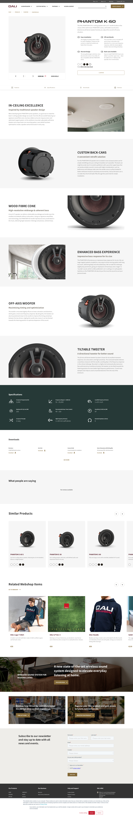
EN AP (10, 12)
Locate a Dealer (71, 792)
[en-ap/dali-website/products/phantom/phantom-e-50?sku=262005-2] (57, 564)
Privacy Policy (43, 804)
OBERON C (24, 792)
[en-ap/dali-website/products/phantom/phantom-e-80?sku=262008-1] (93, 564)
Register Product (71, 794)
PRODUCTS (17, 12)
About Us (40, 792)
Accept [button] (91, 813)
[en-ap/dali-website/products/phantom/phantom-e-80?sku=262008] (90, 564)
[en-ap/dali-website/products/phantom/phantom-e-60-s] (27, 537)
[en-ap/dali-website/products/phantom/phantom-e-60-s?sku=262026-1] (14, 564)
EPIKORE (11, 794)
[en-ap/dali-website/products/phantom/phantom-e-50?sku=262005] (51, 564)
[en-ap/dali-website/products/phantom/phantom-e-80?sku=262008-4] (102, 564)
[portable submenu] (59, 6)
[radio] (78, 64)
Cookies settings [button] (83, 813)
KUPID (23, 794)
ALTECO (24, 796)
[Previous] (116, 514)
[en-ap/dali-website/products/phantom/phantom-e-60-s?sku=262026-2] (17, 564)
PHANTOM (26, 12)
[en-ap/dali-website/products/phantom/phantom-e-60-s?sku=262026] (11, 564)
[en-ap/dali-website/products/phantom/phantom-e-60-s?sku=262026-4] (23, 564)
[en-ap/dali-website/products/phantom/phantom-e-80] (105, 537)
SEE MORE (66, 460)
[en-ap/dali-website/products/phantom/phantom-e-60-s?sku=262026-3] (20, 564)
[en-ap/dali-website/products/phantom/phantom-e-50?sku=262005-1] (54, 564)
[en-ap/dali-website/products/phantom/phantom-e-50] (66, 537)
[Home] (13, 6)
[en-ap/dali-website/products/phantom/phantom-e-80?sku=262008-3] (99, 564)
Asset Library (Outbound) (43, 794)
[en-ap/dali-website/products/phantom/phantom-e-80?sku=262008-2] (96, 564)
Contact (69, 796)
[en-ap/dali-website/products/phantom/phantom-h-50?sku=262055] (129, 564)
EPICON (10, 796)
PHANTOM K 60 (35, 12)
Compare (101, 73)
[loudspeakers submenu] (31, 6)
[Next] (122, 514)
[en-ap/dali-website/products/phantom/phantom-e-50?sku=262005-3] (59, 564)
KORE (10, 792)
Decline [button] (99, 813)
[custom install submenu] (47, 6)
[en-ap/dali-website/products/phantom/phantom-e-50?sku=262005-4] (62, 564)
